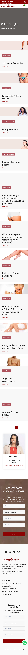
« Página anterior (11, 427)
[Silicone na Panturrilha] (14, 45)
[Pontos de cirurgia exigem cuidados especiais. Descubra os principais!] (14, 178)
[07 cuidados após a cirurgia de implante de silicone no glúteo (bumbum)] (14, 216)
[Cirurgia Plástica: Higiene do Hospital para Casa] (14, 327)
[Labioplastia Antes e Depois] (14, 78)
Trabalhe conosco (9, 597)
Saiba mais (5, 66)
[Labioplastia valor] (14, 111)
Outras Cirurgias (6, 55)
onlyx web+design (19, 649)
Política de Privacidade (10, 591)
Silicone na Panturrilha (12, 63)
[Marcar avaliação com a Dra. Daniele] (14, 444)
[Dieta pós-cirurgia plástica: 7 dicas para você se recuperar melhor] (14, 289)
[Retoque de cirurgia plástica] (14, 144)
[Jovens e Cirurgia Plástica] (14, 394)
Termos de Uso (7, 594)
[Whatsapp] (24, 642)
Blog (4, 121)
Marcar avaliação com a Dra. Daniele (14, 465)
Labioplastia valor (10, 129)
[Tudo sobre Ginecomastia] (14, 361)
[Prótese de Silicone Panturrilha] (14, 255)
